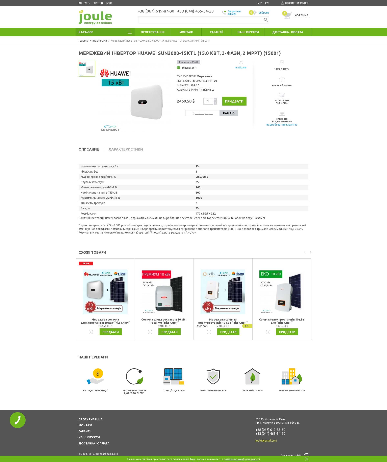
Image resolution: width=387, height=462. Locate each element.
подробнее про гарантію (282, 124)
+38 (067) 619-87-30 (270, 430)
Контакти (85, 3)
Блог (109, 3)
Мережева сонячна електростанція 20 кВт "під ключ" (105, 321)
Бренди (98, 3)
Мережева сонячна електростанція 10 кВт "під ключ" (223, 321)
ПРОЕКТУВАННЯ (90, 419)
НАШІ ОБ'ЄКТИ (89, 437)
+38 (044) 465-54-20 (270, 433)
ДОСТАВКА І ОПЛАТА (94, 443)
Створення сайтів (291, 455)
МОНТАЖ (85, 425)
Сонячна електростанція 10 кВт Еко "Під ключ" (282, 321)
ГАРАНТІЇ (85, 431)
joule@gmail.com (266, 440)
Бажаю (228, 113)
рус (267, 3)
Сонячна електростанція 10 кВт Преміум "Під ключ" (164, 321)
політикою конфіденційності (242, 459)
